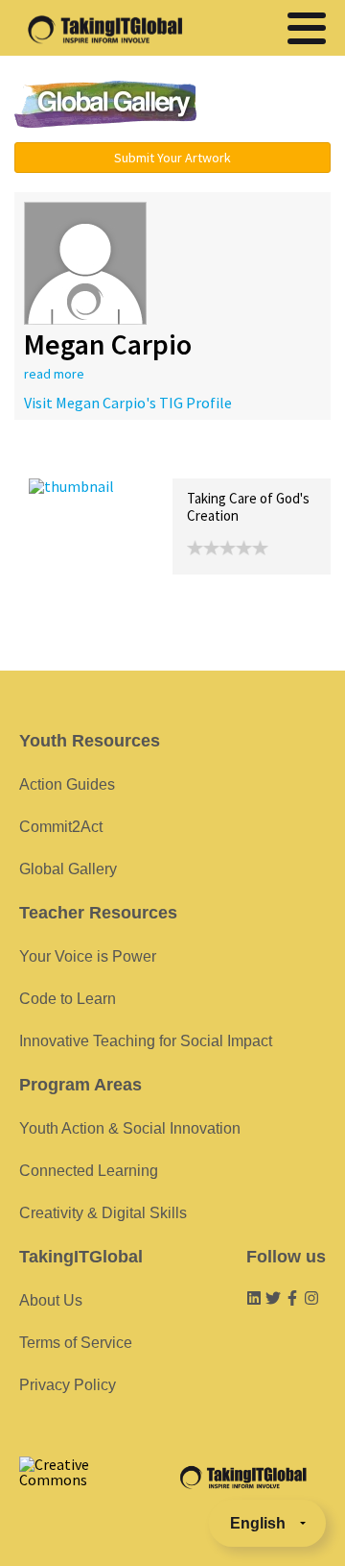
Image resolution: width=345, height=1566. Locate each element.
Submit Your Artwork (172, 157)
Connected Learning (88, 1170)
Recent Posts (72, 458)
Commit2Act (61, 827)
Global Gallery (105, 104)
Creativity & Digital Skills (103, 1213)
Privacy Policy (67, 1385)
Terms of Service (75, 1342)
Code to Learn (67, 999)
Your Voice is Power (87, 956)
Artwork (247, 458)
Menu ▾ (273, 105)
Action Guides (67, 784)
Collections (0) (168, 458)
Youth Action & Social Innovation (130, 1128)
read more (54, 373)
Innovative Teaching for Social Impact (145, 1041)
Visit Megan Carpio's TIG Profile (128, 402)
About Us (50, 1300)
